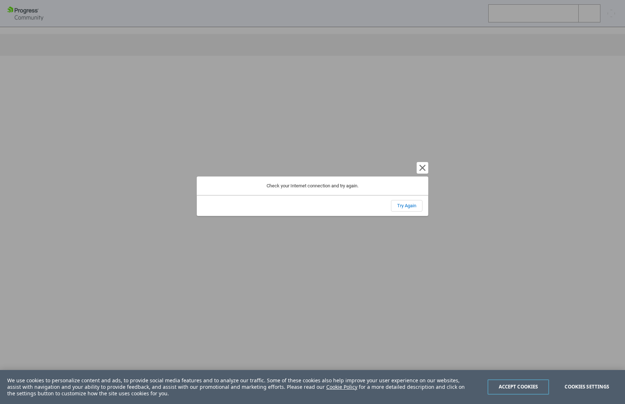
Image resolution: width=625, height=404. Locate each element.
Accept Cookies (518, 386)
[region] (312, 387)
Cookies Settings (587, 386)
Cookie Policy (341, 386)
